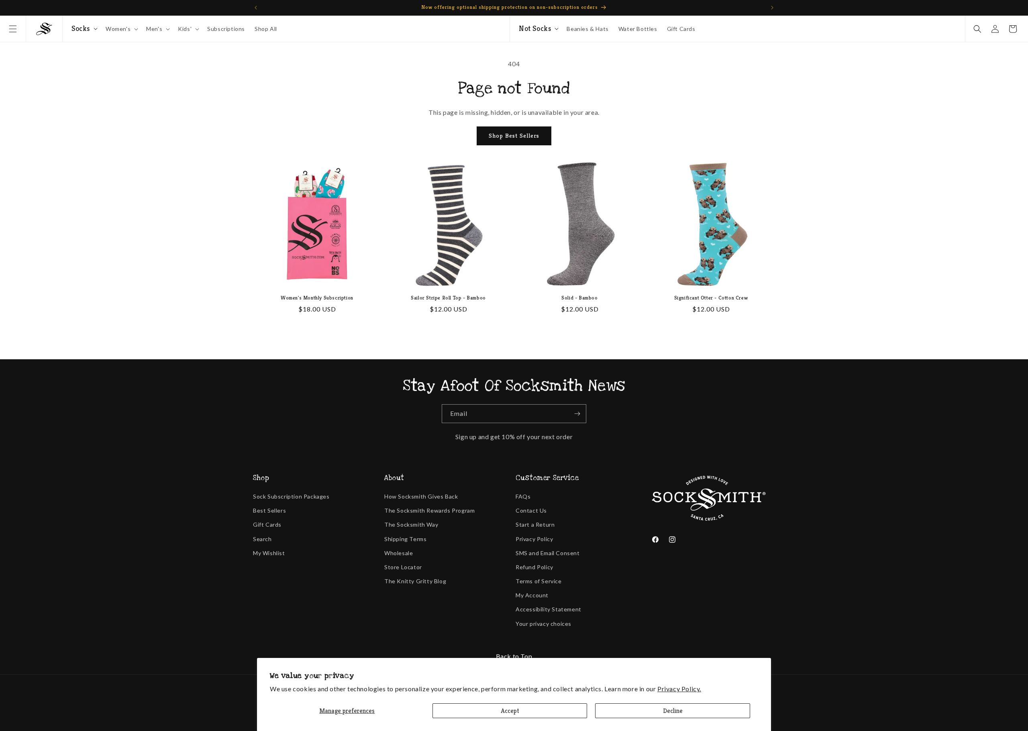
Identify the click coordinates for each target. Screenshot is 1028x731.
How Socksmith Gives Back (421, 496)
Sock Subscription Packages (291, 496)
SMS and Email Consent (548, 553)
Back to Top (514, 656)
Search (262, 539)
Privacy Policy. (679, 688)
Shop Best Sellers (514, 135)
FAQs (523, 496)
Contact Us (531, 510)
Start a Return (535, 524)
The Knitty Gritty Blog (415, 581)
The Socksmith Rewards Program (429, 510)
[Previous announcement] (256, 7)
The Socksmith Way (411, 524)
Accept (510, 711)
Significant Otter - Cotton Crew (711, 298)
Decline (673, 711)
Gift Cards (267, 524)
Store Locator (403, 567)
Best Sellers (269, 510)
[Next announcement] (772, 7)
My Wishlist (269, 553)
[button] (13, 29)
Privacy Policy (534, 539)
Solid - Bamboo (579, 298)
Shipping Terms (405, 539)
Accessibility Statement (548, 609)
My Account (532, 595)
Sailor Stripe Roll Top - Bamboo (448, 298)
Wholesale (398, 553)
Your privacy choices (543, 623)
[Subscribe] (577, 413)
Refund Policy (534, 567)
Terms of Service (539, 581)
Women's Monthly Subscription (317, 298)
